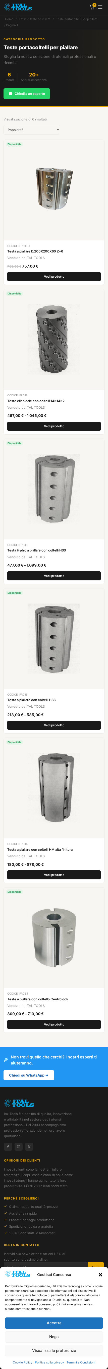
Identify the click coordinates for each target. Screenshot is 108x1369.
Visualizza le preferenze (54, 1350)
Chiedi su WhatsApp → (28, 1075)
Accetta (54, 1322)
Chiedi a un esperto (30, 94)
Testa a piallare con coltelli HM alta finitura (40, 849)
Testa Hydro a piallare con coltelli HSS (36, 550)
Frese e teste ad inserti (34, 19)
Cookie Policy (22, 1362)
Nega (54, 1336)
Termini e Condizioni (81, 1362)
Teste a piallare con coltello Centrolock (37, 999)
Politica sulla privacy (49, 1362)
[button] (100, 1274)
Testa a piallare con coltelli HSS (31, 700)
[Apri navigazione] (100, 7)
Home (9, 19)
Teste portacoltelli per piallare (76, 19)
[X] (29, 1147)
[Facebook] (8, 1147)
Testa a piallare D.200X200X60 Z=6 (35, 251)
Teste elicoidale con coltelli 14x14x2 (36, 401)
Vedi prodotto (54, 276)
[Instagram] (19, 1147)
